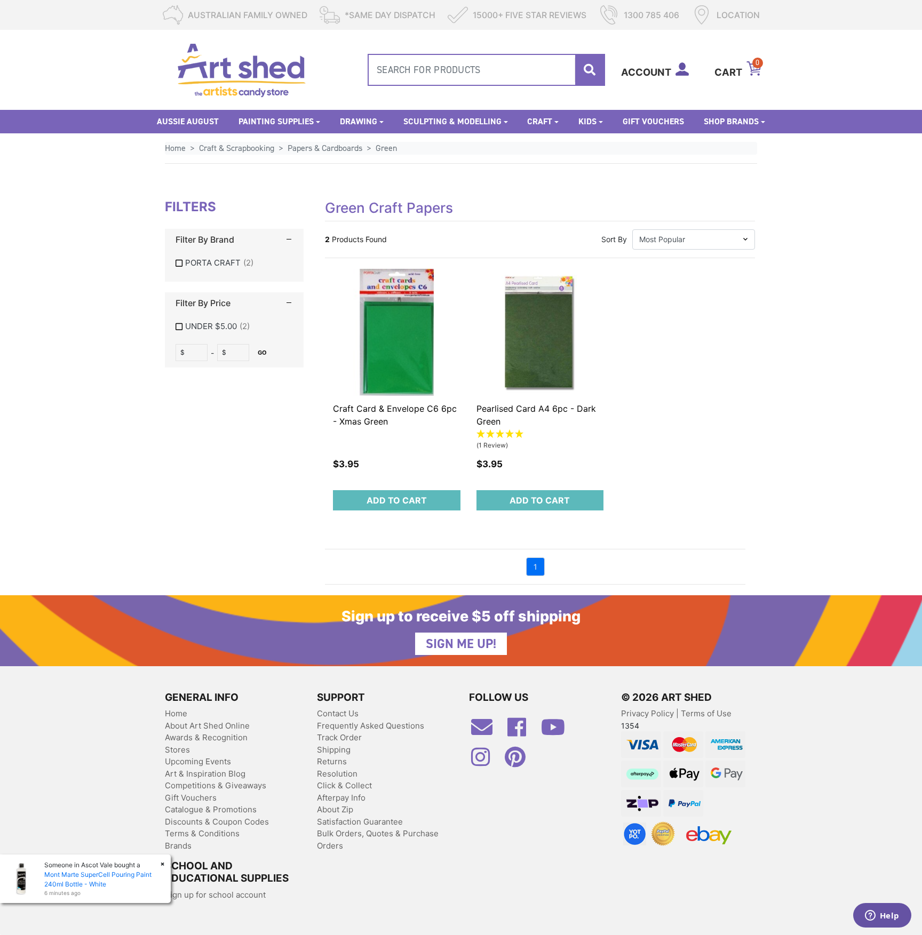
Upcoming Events (198, 761)
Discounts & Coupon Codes (217, 822)
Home (176, 713)
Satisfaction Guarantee (360, 822)
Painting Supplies (276, 121)
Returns (332, 761)
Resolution (337, 774)
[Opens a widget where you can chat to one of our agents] (882, 916)
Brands (178, 846)
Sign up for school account (215, 895)
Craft (539, 121)
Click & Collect (344, 785)
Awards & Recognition (206, 737)
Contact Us (338, 713)
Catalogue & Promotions (211, 809)
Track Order (339, 737)
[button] (693, 239)
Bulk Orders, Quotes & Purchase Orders (378, 839)
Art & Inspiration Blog (205, 774)
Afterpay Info (341, 798)
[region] (234, 280)
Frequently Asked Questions (370, 726)
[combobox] (486, 70)
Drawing (358, 121)
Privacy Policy (648, 713)
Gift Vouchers (653, 121)
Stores (177, 750)
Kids (587, 121)
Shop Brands (731, 121)
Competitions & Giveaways (215, 785)
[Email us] (487, 731)
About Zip (335, 809)
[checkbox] (234, 263)
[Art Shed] (241, 69)
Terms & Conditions (202, 833)
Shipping (334, 750)
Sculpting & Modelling (452, 121)
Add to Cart (397, 500)
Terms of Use (706, 713)
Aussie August (188, 121)
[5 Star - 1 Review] (540, 434)
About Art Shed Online (207, 726)
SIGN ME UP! (461, 643)
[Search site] (589, 70)
